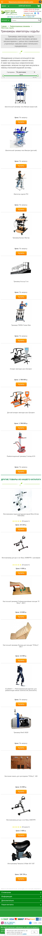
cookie (24, 934)
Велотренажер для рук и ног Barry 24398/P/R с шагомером (21, 558)
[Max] (38, 13)
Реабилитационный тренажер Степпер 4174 (21, 456)
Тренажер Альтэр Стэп (21, 281)
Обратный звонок (25, 6)
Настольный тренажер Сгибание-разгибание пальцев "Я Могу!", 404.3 (21, 602)
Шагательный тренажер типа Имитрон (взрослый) (21, 107)
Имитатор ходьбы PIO (21, 194)
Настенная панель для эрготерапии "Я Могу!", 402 (21, 776)
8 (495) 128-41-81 (29, 9)
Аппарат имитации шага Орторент (21, 369)
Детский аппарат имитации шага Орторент (21, 412)
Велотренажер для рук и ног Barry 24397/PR (20, 820)
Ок (34, 932)
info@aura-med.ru (30, 15)
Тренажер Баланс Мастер (21, 238)
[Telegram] (35, 13)
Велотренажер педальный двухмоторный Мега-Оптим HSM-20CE (21, 514)
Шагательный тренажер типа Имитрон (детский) (21, 150)
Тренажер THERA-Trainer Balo (21, 325)
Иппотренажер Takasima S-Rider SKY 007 (21, 863)
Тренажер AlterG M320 (21, 732)
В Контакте (30, 923)
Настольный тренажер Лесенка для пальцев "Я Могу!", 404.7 (21, 646)
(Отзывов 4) (26, 565)
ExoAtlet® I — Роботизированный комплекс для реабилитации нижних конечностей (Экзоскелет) (21, 689)
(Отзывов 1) (26, 521)
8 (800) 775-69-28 (29, 11)
